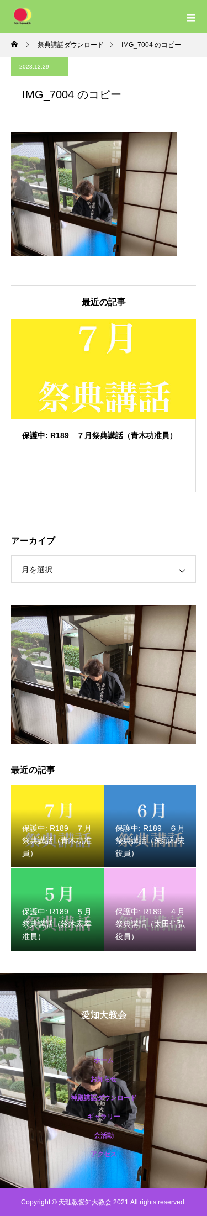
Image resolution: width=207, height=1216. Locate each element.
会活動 (104, 1135)
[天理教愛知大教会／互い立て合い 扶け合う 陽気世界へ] (103, 1015)
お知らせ (104, 1079)
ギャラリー (103, 1116)
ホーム (104, 1060)
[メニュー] (190, 16)
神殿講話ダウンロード (104, 1098)
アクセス (104, 1154)
